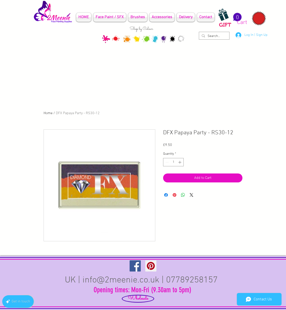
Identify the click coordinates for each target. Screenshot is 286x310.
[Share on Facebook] (166, 195)
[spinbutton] (173, 162)
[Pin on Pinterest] (174, 195)
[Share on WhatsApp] (183, 195)
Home (48, 113)
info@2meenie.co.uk (120, 280)
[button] (239, 19)
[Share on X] (191, 195)
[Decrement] (166, 162)
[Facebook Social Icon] (135, 266)
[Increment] (180, 162)
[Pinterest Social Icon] (150, 266)
